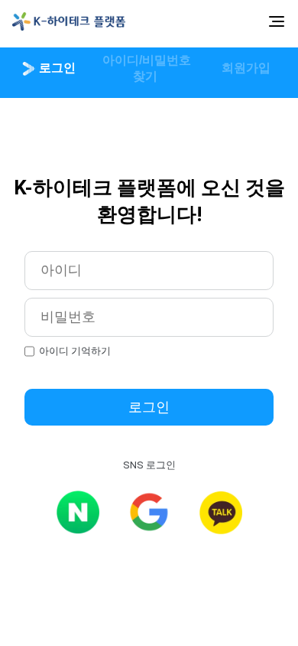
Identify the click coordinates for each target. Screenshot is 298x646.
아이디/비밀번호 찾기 (145, 68)
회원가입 (244, 67)
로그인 (56, 67)
